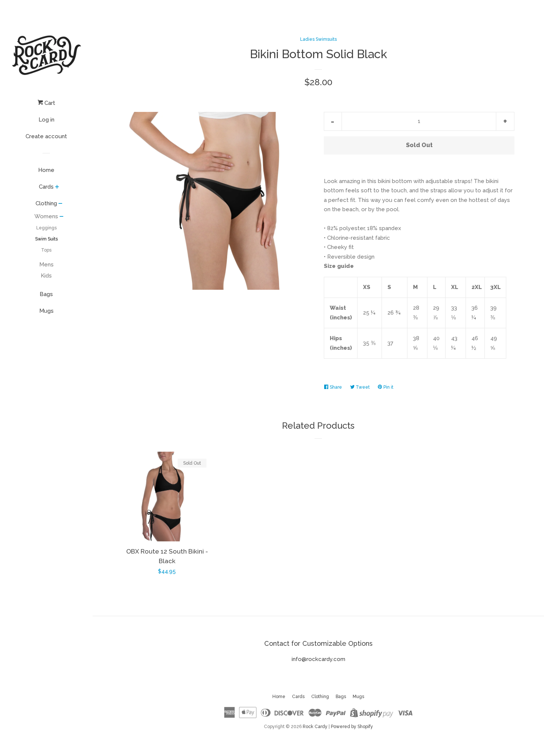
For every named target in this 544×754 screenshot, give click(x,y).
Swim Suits (46, 239)
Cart (49, 103)
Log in (46, 119)
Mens (46, 264)
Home (46, 170)
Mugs (46, 311)
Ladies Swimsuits (318, 39)
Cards (46, 186)
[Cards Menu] (57, 187)
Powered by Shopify (352, 726)
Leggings (46, 227)
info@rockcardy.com (318, 659)
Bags (46, 294)
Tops (46, 250)
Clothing (46, 203)
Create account (46, 136)
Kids (46, 275)
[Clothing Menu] (60, 204)
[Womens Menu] (61, 217)
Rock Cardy (315, 726)
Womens (46, 216)
